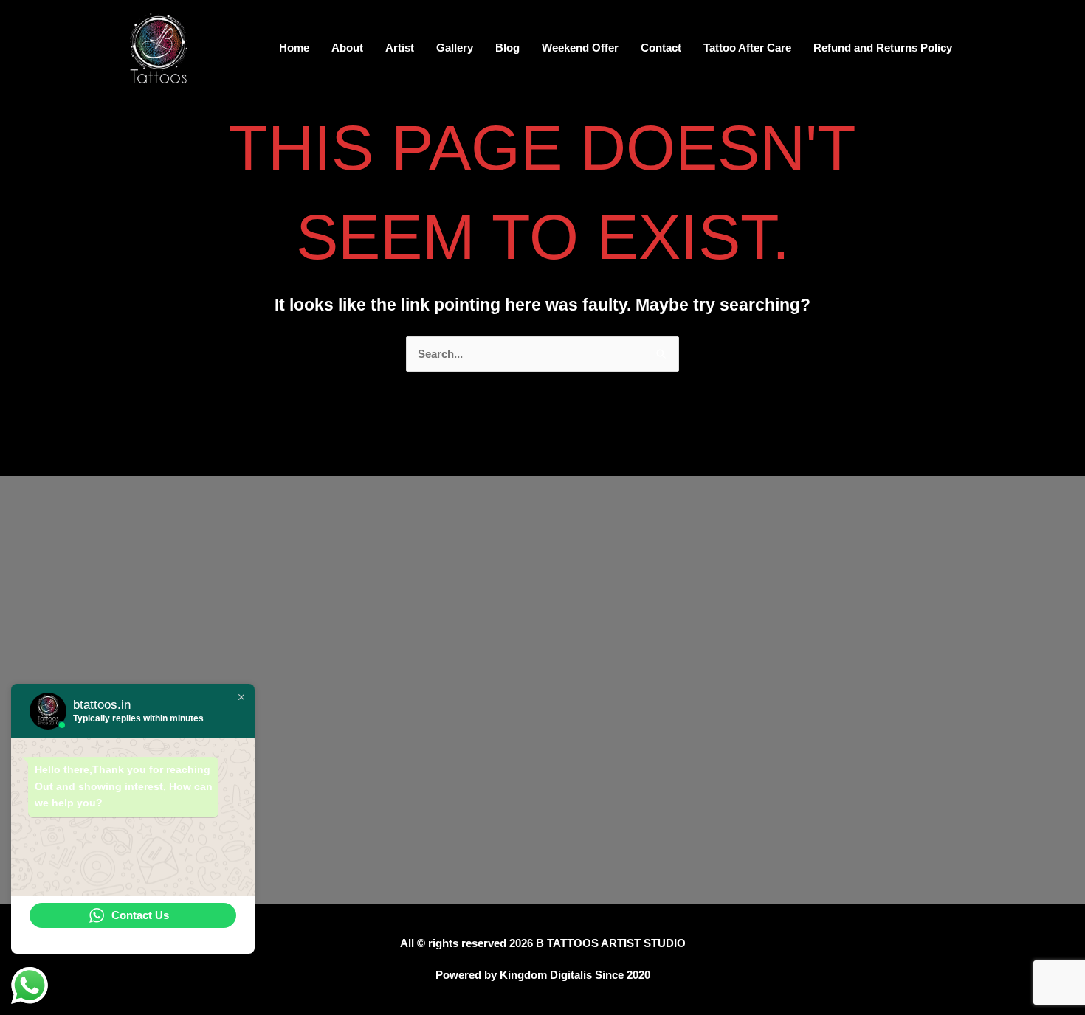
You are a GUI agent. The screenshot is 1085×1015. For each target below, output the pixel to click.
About (347, 47)
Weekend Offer (580, 47)
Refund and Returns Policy (882, 47)
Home (294, 47)
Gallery (454, 47)
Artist (399, 47)
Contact (661, 47)
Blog (507, 47)
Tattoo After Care (747, 47)
